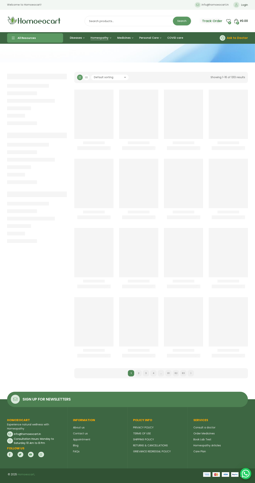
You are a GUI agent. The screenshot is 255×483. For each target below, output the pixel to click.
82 (176, 373)
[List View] (86, 77)
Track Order (212, 21)
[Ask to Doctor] (222, 38)
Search (181, 21)
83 (183, 373)
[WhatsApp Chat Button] (245, 473)
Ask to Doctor (237, 38)
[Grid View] (80, 77)
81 (168, 373)
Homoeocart (26, 474)
